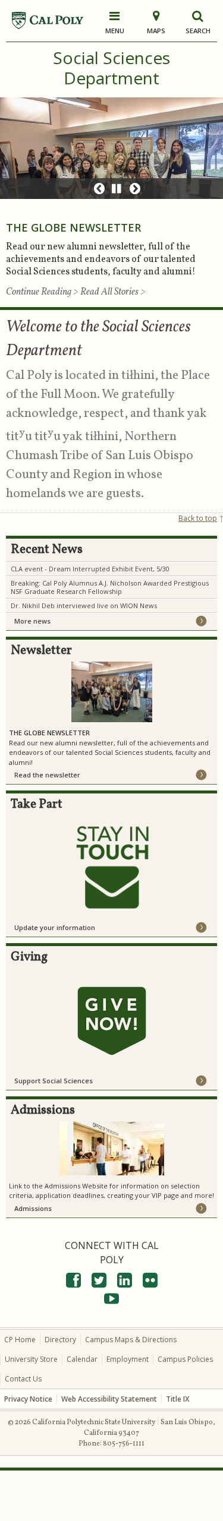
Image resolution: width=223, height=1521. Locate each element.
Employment (127, 1359)
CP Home (20, 1340)
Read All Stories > (113, 292)
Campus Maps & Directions (131, 1340)
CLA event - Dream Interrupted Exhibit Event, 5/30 (90, 568)
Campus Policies (185, 1359)
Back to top (197, 518)
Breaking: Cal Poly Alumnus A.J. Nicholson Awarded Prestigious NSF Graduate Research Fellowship (110, 587)
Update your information (54, 927)
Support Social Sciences (53, 1080)
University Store (31, 1359)
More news (32, 620)
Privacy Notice (28, 1399)
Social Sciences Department (111, 67)
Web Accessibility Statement (109, 1399)
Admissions (33, 1208)
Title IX (177, 1399)
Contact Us (23, 1379)
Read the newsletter (47, 774)
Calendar (82, 1359)
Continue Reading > (43, 292)
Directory (60, 1340)
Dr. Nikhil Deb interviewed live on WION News (84, 605)
